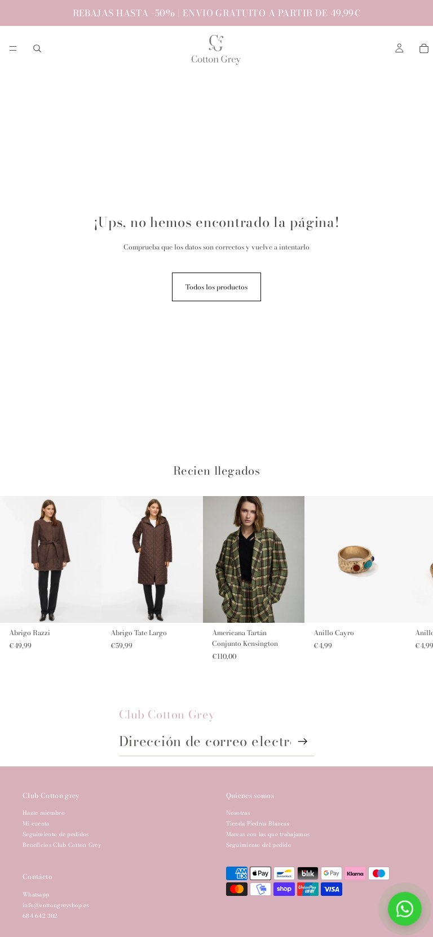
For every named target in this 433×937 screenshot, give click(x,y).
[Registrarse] (303, 741)
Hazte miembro (44, 813)
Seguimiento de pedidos (56, 834)
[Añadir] (388, 605)
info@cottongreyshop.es (56, 904)
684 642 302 (40, 915)
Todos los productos (216, 287)
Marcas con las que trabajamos (268, 834)
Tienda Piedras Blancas (258, 823)
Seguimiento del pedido (259, 845)
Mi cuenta (36, 823)
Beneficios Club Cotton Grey (62, 845)
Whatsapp (36, 894)
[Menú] (13, 48)
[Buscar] (37, 48)
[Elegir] (84, 605)
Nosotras (238, 813)
